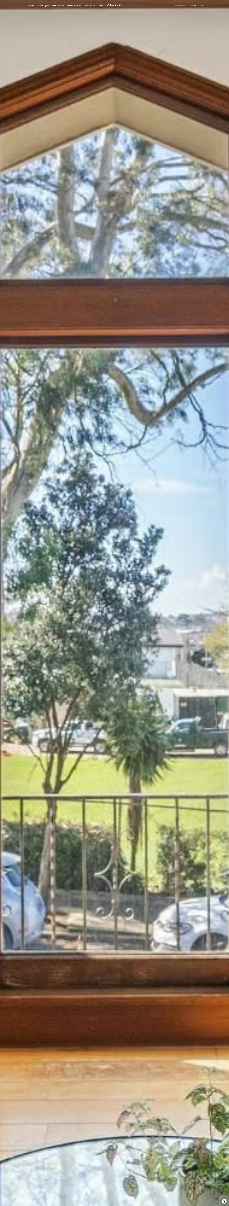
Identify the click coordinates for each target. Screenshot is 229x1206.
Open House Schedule (93, 6)
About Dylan (43, 6)
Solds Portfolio (58, 6)
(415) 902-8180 (196, 6)
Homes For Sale (74, 6)
